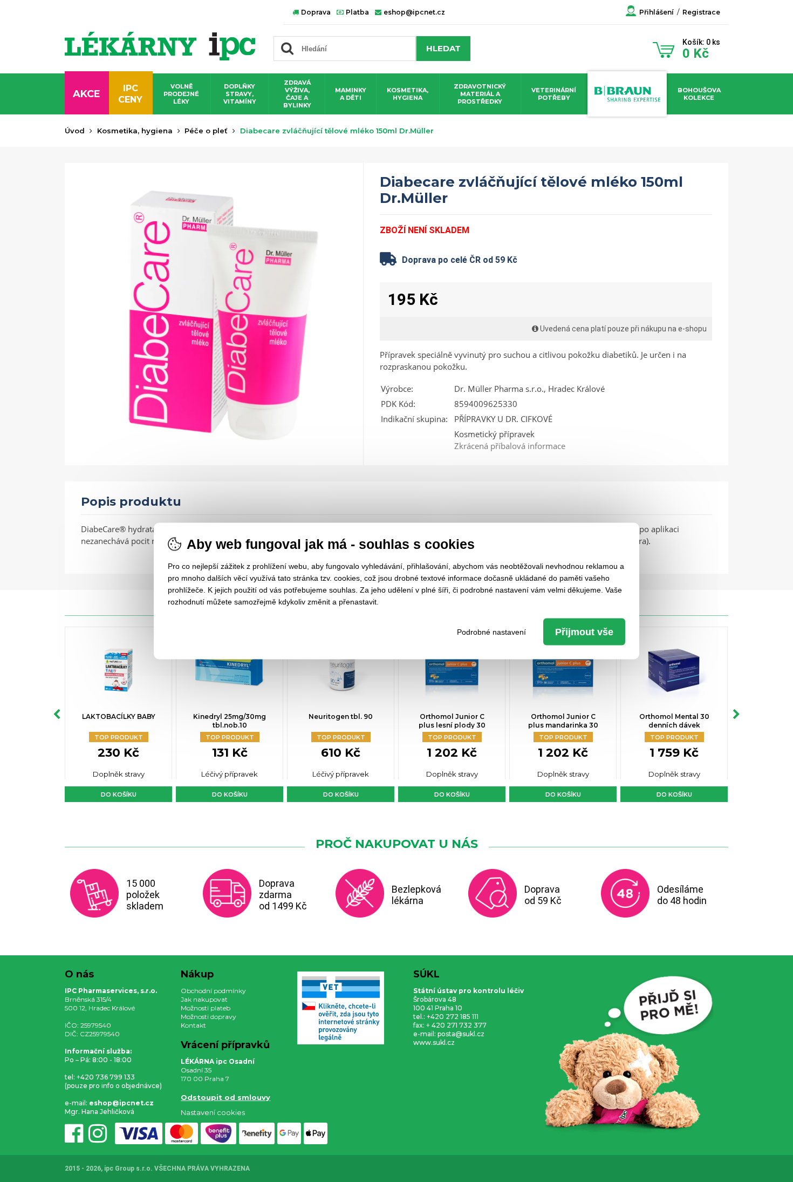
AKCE (86, 94)
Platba (356, 12)
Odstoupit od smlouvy (225, 1097)
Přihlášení (656, 12)
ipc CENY (130, 94)
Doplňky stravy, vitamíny (239, 94)
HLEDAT (443, 48)
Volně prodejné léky (181, 94)
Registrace (701, 12)
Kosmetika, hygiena (407, 93)
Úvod (75, 130)
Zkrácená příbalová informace (509, 445)
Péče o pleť (206, 130)
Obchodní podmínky (213, 991)
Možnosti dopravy (208, 1017)
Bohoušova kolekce (699, 93)
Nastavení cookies (213, 1112)
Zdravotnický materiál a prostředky (480, 94)
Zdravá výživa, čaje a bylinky (297, 94)
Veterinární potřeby (553, 93)
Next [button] (736, 714)
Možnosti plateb (205, 1008)
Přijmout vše (584, 632)
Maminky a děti (350, 93)
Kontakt (193, 1025)
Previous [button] (56, 714)
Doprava (315, 12)
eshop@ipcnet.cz (413, 12)
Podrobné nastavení (491, 632)
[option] (118, 714)
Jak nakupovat (204, 999)
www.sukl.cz (434, 1042)
